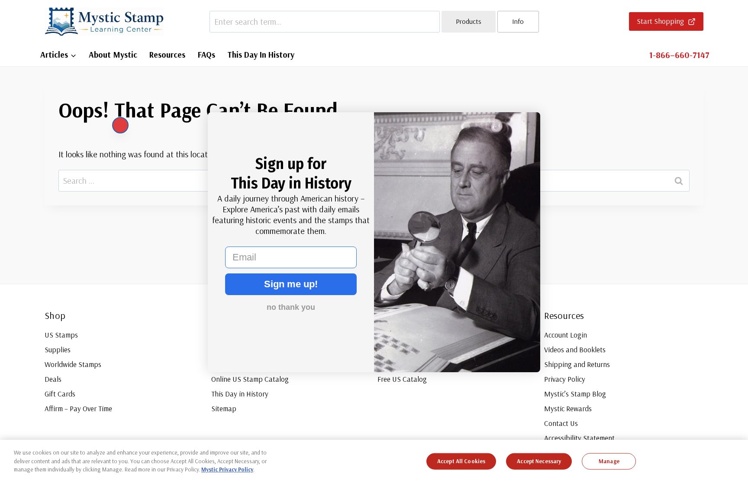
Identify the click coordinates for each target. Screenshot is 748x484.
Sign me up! (291, 284)
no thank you (291, 307)
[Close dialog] (120, 125)
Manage (609, 461)
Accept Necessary (539, 461)
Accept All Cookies (461, 461)
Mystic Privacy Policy (227, 469)
